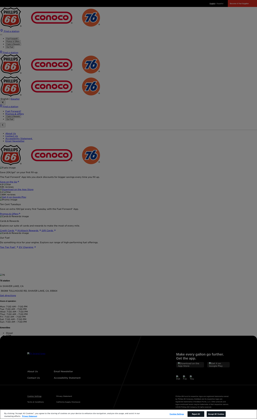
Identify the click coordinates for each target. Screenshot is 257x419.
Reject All (196, 414)
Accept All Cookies (216, 414)
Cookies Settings (177, 414)
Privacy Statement (29, 416)
